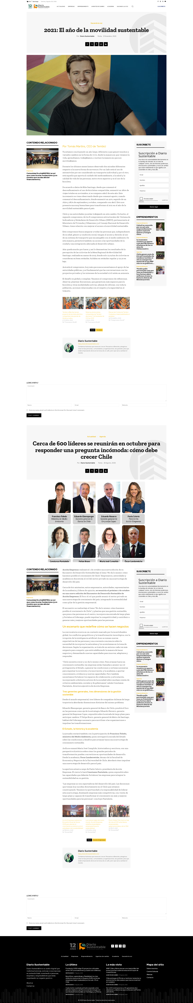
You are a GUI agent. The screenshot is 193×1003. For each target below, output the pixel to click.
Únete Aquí (154, 207)
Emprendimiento (142, 223)
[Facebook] (158, 1)
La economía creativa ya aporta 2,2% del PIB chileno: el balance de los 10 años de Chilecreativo (145, 244)
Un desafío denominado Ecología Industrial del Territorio (133, 372)
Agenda (139, 252)
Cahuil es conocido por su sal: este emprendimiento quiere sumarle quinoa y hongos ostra (145, 229)
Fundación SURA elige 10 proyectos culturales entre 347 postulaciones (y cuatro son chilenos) (83, 969)
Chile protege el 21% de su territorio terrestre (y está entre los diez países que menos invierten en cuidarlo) (123, 980)
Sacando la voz (96, 23)
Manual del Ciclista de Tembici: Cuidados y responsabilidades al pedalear (119, 314)
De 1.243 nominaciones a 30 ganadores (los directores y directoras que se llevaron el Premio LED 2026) (123, 990)
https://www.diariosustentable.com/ (88, 344)
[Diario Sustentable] (70, 347)
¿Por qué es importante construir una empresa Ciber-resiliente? (60, 372)
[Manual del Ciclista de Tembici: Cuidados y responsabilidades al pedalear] (119, 303)
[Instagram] (160, 1)
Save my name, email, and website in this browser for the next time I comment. (57, 410)
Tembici (99, 330)
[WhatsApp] (101, 44)
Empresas (30, 171)
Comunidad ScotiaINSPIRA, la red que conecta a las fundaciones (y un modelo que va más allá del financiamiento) (42, 176)
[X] (163, 1)
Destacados (70, 973)
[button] (132, 6)
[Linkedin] (106, 44)
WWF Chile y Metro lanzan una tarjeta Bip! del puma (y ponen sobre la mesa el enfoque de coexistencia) (122, 970)
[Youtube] (165, 1)
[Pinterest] (96, 44)
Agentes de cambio (112, 975)
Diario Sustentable (87, 36)
